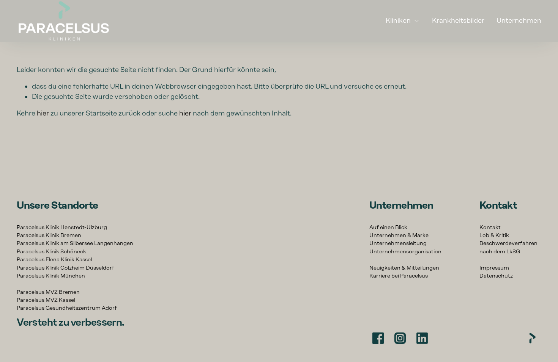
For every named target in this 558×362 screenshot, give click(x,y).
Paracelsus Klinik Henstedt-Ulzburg (62, 227)
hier (43, 113)
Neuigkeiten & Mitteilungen (404, 267)
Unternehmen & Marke (399, 235)
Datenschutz (496, 275)
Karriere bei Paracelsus (398, 275)
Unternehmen (519, 20)
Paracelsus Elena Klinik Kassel (54, 259)
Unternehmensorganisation (405, 251)
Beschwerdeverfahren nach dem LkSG (508, 247)
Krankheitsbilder (458, 20)
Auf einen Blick (388, 227)
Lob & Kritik (494, 235)
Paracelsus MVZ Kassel (46, 299)
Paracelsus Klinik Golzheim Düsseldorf (65, 267)
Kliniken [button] (398, 20)
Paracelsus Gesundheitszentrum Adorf (67, 307)
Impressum (494, 267)
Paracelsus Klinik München (51, 275)
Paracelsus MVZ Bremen (48, 292)
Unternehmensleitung (398, 243)
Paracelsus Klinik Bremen (49, 235)
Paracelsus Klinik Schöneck (51, 251)
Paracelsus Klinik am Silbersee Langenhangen (75, 243)
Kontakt (490, 227)
